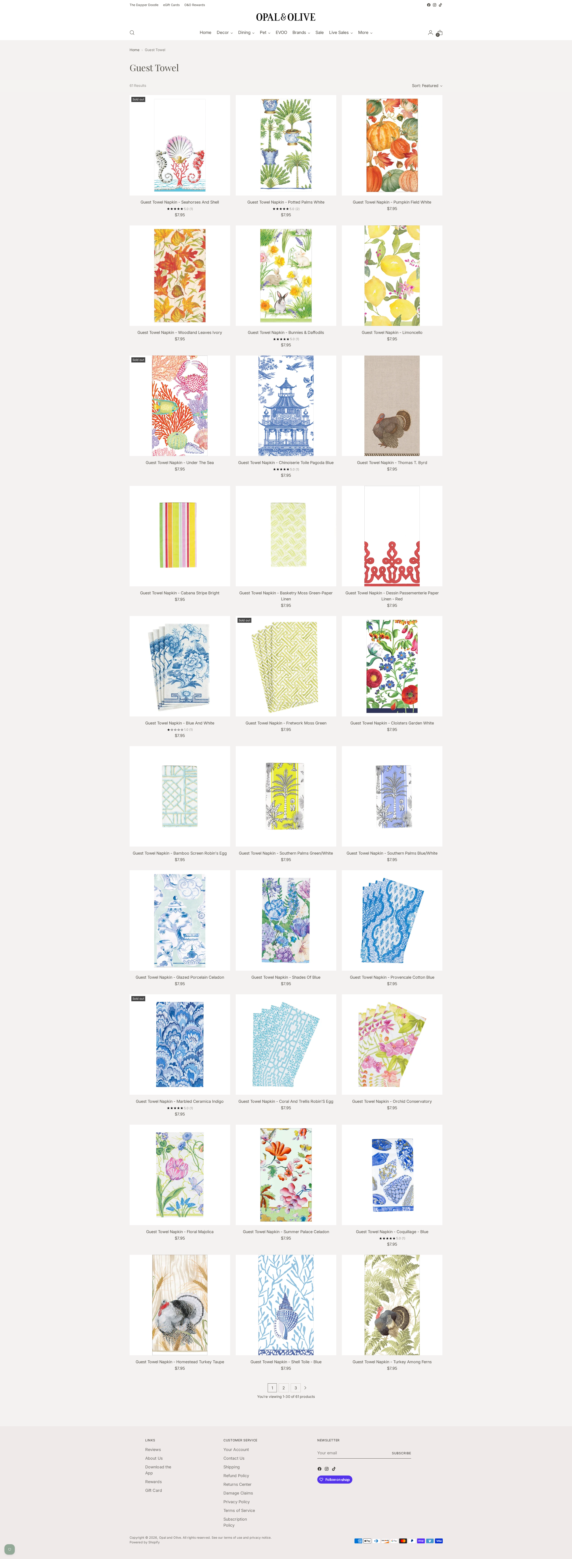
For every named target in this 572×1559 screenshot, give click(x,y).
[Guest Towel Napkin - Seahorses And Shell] (180, 145)
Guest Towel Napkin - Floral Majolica (180, 1231)
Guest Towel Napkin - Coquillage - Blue (392, 1231)
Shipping (231, 1467)
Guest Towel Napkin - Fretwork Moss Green (286, 723)
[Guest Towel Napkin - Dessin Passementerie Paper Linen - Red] (392, 536)
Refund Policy (236, 1475)
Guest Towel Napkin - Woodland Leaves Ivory (179, 332)
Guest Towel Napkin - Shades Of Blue (285, 977)
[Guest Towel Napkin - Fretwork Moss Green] (286, 666)
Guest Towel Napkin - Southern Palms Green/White (286, 853)
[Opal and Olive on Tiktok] (440, 5)
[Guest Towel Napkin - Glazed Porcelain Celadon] (180, 920)
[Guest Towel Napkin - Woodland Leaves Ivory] (180, 275)
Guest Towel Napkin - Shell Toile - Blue (286, 1361)
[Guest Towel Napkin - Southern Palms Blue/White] (392, 796)
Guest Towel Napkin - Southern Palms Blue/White (392, 853)
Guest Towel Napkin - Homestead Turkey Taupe (180, 1361)
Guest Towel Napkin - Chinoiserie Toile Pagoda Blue (286, 462)
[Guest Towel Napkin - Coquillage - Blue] (392, 1175)
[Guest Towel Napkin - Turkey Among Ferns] (392, 1305)
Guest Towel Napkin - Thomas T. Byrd (392, 462)
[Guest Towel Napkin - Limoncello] (392, 275)
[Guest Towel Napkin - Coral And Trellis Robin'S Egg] (286, 1044)
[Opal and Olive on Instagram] (435, 5)
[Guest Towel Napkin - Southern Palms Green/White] (286, 796)
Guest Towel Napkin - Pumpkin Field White (392, 202)
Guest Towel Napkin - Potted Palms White (285, 202)
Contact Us (233, 1458)
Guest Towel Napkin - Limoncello (392, 332)
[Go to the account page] (430, 32)
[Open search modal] (132, 32)
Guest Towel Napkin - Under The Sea (180, 462)
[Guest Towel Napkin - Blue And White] (180, 666)
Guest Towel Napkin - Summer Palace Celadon (286, 1231)
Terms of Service (239, 1510)
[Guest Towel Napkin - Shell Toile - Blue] (286, 1305)
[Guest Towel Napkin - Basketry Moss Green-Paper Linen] (286, 536)
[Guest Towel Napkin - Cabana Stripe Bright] (180, 536)
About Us (154, 1458)
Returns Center (237, 1484)
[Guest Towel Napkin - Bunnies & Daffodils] (286, 275)
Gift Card (153, 1490)
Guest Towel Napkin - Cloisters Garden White (392, 723)
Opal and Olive (170, 1537)
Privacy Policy (236, 1501)
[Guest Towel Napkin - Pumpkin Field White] (392, 145)
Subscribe (401, 1453)
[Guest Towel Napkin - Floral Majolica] (180, 1175)
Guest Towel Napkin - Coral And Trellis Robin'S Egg (285, 1101)
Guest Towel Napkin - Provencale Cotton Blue (392, 977)
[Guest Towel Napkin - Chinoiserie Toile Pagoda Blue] (286, 406)
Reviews (153, 1449)
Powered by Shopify (145, 1542)
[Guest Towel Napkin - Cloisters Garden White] (392, 666)
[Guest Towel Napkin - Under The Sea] (180, 406)
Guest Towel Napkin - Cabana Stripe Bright (179, 593)
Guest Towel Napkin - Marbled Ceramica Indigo (180, 1101)
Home (134, 50)
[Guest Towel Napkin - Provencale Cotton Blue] (392, 920)
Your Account (236, 1449)
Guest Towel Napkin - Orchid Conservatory (392, 1101)
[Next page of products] (305, 1387)
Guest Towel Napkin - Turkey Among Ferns (392, 1361)
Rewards (153, 1481)
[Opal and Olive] (286, 16)
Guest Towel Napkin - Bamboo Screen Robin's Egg (180, 853)
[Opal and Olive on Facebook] (429, 5)
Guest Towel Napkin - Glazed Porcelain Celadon (180, 977)
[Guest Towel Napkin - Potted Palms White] (286, 145)
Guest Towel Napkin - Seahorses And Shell (180, 202)
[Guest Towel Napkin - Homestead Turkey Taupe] (180, 1305)
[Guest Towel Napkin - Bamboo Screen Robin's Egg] (180, 796)
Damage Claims (238, 1493)
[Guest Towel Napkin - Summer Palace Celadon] (286, 1175)
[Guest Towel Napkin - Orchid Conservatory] (392, 1044)
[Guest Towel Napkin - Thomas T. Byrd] (392, 406)
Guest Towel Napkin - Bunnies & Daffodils (286, 332)
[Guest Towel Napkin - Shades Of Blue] (286, 920)
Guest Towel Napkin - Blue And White (179, 723)
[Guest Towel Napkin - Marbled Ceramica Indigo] (180, 1044)
